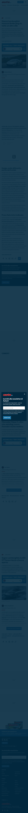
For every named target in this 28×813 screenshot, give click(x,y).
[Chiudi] (25, 394)
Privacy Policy (8, 412)
